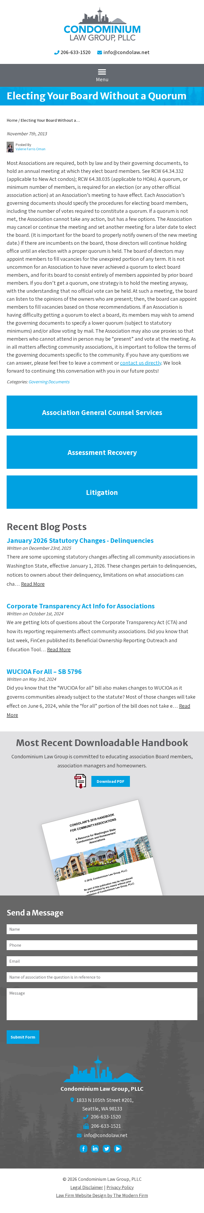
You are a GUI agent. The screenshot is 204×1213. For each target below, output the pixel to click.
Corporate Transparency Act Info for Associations (81, 605)
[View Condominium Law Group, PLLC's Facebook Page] (85, 1150)
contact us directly (140, 362)
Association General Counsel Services (102, 412)
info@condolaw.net (126, 52)
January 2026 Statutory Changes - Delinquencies (80, 540)
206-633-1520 (76, 52)
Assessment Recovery (102, 452)
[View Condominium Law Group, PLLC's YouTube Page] (119, 1150)
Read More (33, 583)
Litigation (102, 492)
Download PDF (110, 781)
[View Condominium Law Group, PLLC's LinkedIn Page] (96, 1150)
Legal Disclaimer (86, 1187)
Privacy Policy (120, 1187)
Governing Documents (48, 382)
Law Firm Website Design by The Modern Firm (102, 1195)
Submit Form (23, 1037)
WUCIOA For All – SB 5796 (44, 671)
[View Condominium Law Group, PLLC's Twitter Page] (108, 1150)
